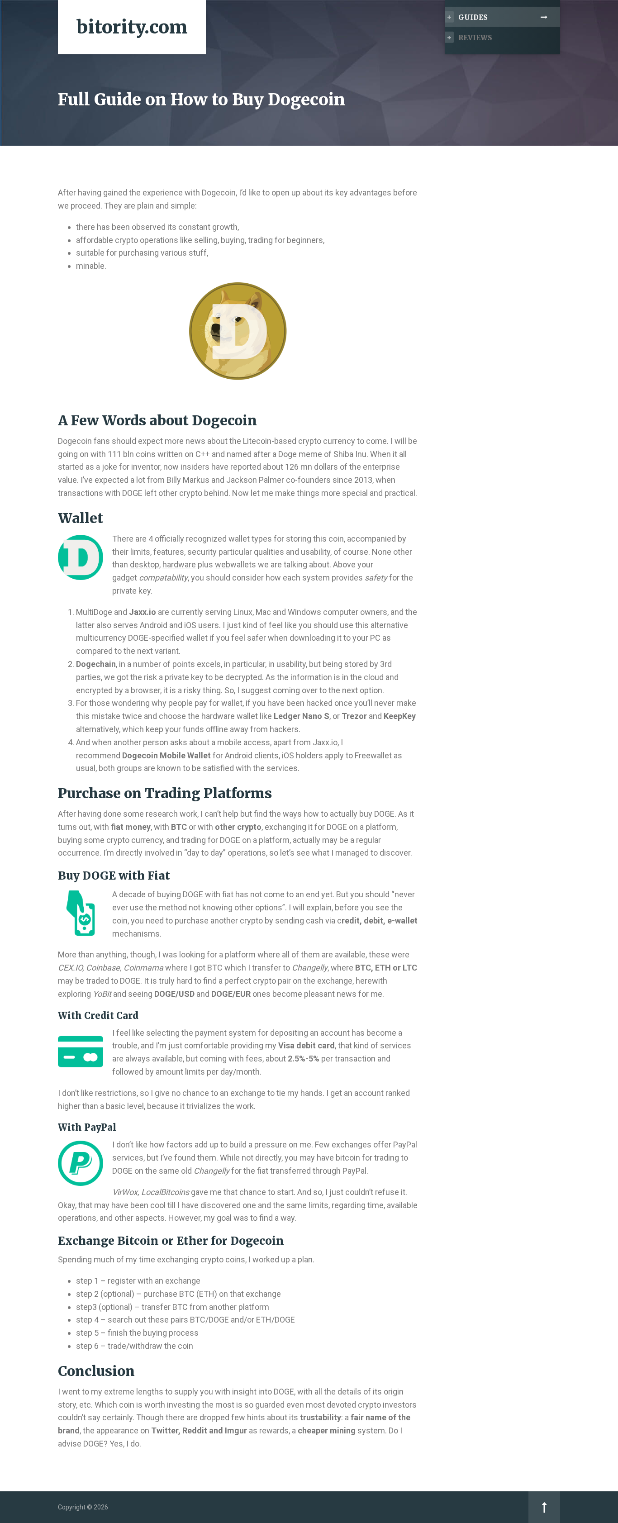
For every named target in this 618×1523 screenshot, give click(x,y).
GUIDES (473, 17)
